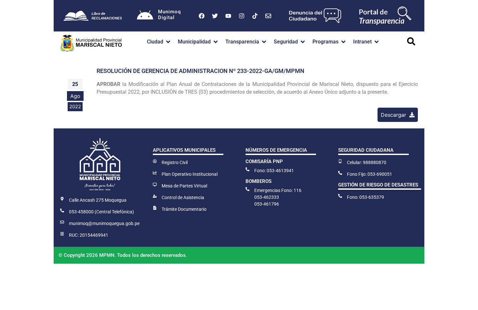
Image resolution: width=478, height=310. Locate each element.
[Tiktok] (255, 16)
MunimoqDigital (169, 14)
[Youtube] (228, 16)
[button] (159, 42)
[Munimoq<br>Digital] (145, 16)
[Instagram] (241, 16)
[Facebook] (201, 16)
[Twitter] (215, 16)
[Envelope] (268, 16)
